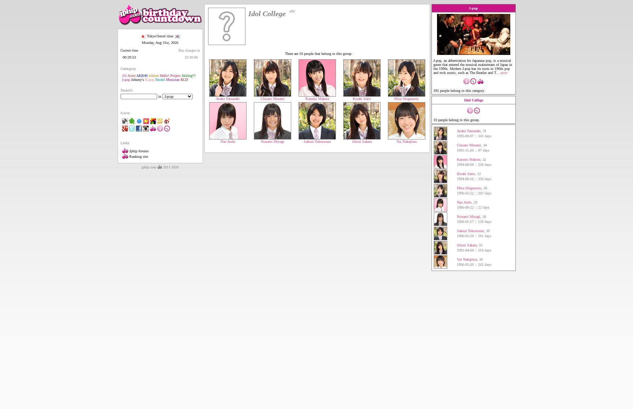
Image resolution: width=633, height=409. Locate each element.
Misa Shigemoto (406, 99)
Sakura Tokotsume (317, 142)
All (124, 76)
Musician (172, 80)
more (503, 73)
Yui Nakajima (406, 142)
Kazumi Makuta (317, 99)
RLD (184, 80)
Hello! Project (170, 76)
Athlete (153, 76)
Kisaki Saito (362, 99)
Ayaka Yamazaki (228, 99)
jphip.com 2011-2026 (160, 167)
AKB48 (142, 76)
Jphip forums (138, 151)
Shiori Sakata (362, 142)
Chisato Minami (272, 99)
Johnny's (137, 80)
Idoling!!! (189, 76)
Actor (131, 76)
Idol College (473, 100)
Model (160, 80)
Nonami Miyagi (272, 142)
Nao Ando (228, 142)
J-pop (126, 80)
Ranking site (138, 157)
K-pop (149, 80)
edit (292, 11)
